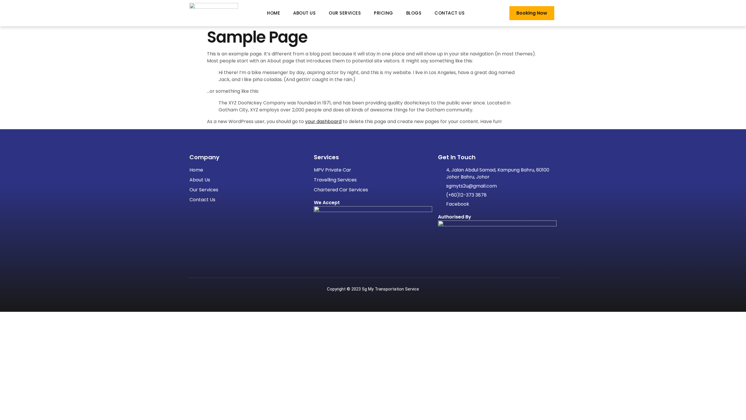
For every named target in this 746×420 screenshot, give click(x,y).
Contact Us (449, 13)
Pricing (383, 13)
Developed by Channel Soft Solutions (373, 296)
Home (273, 13)
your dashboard (323, 121)
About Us (304, 13)
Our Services (345, 13)
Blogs (414, 13)
